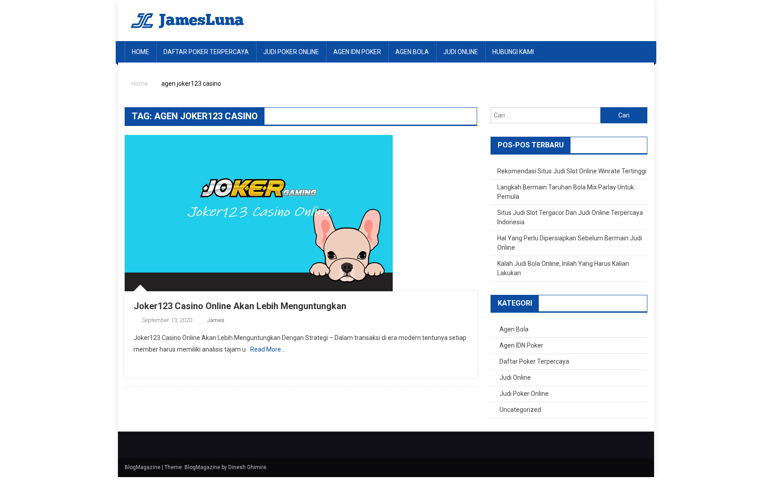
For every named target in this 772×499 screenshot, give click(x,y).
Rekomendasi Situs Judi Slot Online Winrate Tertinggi (571, 171)
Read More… (267, 349)
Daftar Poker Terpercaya (206, 51)
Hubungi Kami (513, 51)
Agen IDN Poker (357, 51)
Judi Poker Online (291, 51)
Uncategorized (520, 409)
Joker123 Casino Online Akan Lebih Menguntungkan (240, 306)
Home (140, 51)
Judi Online (460, 51)
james (215, 320)
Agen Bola (412, 51)
